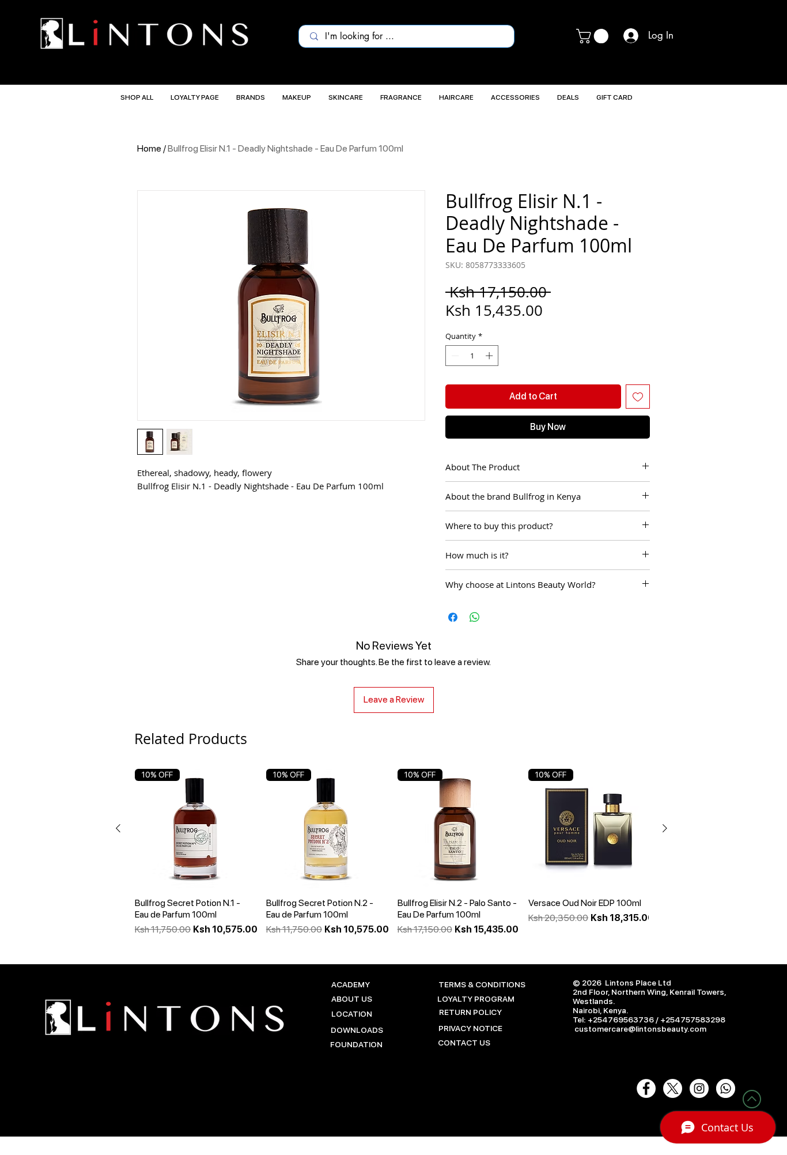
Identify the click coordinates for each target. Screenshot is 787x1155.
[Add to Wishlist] (638, 396)
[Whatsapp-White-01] (725, 1088)
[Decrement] (454, 355)
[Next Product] (665, 828)
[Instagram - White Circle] (699, 1088)
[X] (672, 1088)
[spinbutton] (472, 355)
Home (149, 148)
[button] (594, 36)
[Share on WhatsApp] (475, 617)
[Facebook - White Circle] (646, 1088)
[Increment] (490, 355)
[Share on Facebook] (453, 617)
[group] (391, 853)
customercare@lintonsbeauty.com (640, 1028)
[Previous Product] (118, 828)
